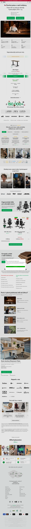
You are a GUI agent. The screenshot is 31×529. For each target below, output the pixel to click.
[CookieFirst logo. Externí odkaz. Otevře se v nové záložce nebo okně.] (6, 260)
